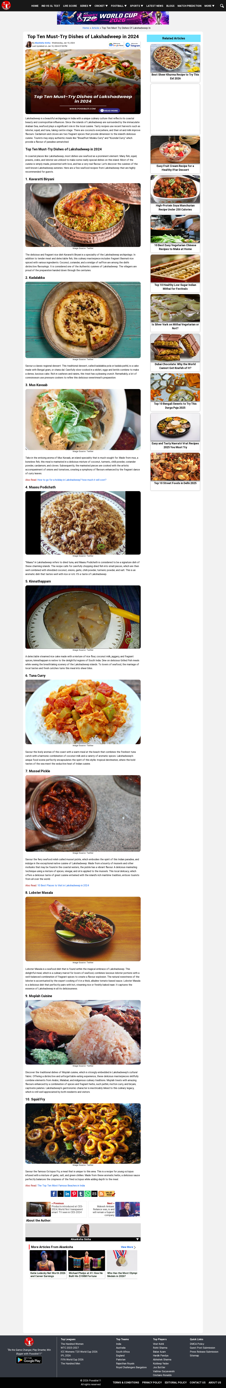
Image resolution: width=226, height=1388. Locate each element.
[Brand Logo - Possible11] (29, 1345)
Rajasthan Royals (125, 1363)
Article (95, 28)
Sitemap (194, 1355)
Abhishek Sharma (162, 1359)
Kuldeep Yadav (161, 1363)
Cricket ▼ (101, 5)
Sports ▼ (136, 5)
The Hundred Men (70, 1363)
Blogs (170, 5)
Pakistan (120, 1359)
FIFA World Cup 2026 (72, 1359)
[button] (54, 1194)
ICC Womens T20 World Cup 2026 (79, 1351)
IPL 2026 (66, 1355)
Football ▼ (119, 5)
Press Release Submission (204, 1351)
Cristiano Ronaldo (162, 1375)
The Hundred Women (72, 1343)
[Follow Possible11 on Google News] (116, 45)
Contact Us (198, 1382)
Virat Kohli (158, 1343)
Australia (120, 1347)
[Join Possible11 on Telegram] (133, 45)
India (118, 1343)
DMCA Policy (197, 1343)
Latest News (154, 5)
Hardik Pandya (160, 1355)
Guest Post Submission (202, 1347)
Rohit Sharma (160, 1347)
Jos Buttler (159, 1367)
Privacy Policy (152, 1382)
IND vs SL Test (51, 5)
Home (34, 5)
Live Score (70, 5)
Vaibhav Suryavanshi (163, 1371)
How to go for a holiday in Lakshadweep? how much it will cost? (71, 479)
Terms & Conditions (126, 1382)
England (120, 1355)
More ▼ (209, 5)
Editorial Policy (176, 1382)
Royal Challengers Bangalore (131, 1367)
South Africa (123, 1351)
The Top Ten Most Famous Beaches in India (61, 1185)
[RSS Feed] (106, 1196)
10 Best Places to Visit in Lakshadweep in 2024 (63, 885)
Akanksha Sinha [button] (105, 1239)
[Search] (221, 3)
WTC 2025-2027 (70, 1347)
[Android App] (29, 1363)
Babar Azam (159, 1351)
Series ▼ (85, 5)
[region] (175, 108)
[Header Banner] (113, 17)
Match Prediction (189, 5)
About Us (215, 1382)
